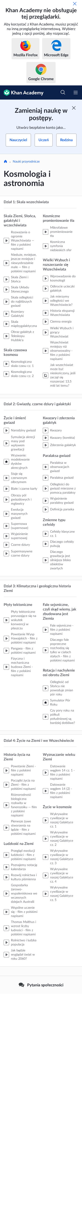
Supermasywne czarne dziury (21, 553)
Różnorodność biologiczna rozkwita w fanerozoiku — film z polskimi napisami (24, 805)
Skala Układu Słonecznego (20, 289)
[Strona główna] (5, 162)
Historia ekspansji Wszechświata (62, 313)
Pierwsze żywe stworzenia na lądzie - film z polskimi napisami (23, 827)
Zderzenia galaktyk (63, 445)
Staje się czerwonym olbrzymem (19, 478)
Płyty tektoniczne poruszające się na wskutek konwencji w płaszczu (23, 620)
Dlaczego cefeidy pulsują (62, 544)
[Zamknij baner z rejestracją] (73, 108)
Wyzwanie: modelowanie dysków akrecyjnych (20, 462)
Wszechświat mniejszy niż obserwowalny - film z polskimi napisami (61, 351)
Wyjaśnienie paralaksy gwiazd (62, 500)
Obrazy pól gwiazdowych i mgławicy (21, 499)
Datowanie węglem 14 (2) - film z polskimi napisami (61, 791)
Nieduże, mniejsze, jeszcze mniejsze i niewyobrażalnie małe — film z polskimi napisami (23, 263)
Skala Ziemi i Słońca (19, 279)
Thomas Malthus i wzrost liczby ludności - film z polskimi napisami (23, 928)
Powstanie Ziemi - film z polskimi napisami (23, 770)
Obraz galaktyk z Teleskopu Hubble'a (22, 336)
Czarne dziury (20, 544)
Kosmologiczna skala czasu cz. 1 (22, 364)
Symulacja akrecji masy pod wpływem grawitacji (23, 443)
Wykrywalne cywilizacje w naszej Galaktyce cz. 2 (61, 839)
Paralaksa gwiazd (62, 477)
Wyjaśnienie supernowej (19, 536)
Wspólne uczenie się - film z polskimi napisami (24, 912)
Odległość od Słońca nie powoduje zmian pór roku (61, 688)
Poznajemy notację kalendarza (24, 867)
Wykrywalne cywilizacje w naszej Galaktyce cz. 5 (61, 894)
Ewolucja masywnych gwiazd (19, 514)
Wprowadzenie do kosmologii (63, 278)
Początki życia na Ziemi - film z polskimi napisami (23, 784)
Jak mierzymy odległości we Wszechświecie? (61, 301)
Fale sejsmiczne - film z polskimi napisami (61, 630)
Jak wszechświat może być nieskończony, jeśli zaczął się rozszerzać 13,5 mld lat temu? (62, 375)
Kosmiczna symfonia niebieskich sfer (61, 246)
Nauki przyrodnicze (26, 161)
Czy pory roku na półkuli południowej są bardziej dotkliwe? (62, 717)
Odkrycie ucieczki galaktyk (62, 288)
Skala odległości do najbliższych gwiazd (22, 301)
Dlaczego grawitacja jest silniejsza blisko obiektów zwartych (60, 560)
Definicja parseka (62, 509)
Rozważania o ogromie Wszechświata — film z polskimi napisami (22, 240)
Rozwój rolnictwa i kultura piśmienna (24, 877)
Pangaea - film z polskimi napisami (23, 650)
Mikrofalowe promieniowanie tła (61, 232)
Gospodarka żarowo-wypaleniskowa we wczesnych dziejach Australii (24, 893)
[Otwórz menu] (75, 92)
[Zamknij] (74, 3)
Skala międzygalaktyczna (24, 324)
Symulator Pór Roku (60, 702)
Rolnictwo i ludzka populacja (23, 942)
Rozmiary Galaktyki (17, 314)
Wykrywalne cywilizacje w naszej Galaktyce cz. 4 (61, 875)
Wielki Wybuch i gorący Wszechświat (61, 332)
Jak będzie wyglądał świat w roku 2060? (23, 954)
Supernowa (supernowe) (19, 526)
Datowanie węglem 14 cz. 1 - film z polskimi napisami (62, 772)
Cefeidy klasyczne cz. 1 (62, 533)
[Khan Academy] (22, 92)
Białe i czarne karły (24, 488)
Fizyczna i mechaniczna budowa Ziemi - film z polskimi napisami (22, 667)
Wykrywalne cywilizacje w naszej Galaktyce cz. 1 (61, 820)
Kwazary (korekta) (62, 437)
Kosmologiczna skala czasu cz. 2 (22, 374)
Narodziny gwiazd (23, 430)
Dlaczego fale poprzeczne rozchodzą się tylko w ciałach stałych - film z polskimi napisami (62, 650)
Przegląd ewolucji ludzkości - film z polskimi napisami (23, 855)
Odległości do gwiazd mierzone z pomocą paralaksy (63, 488)
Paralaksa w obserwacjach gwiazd (59, 467)
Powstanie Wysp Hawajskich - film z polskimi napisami (24, 638)
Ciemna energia (61, 321)
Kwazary (56, 430)
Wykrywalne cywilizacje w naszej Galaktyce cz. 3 (61, 857)
